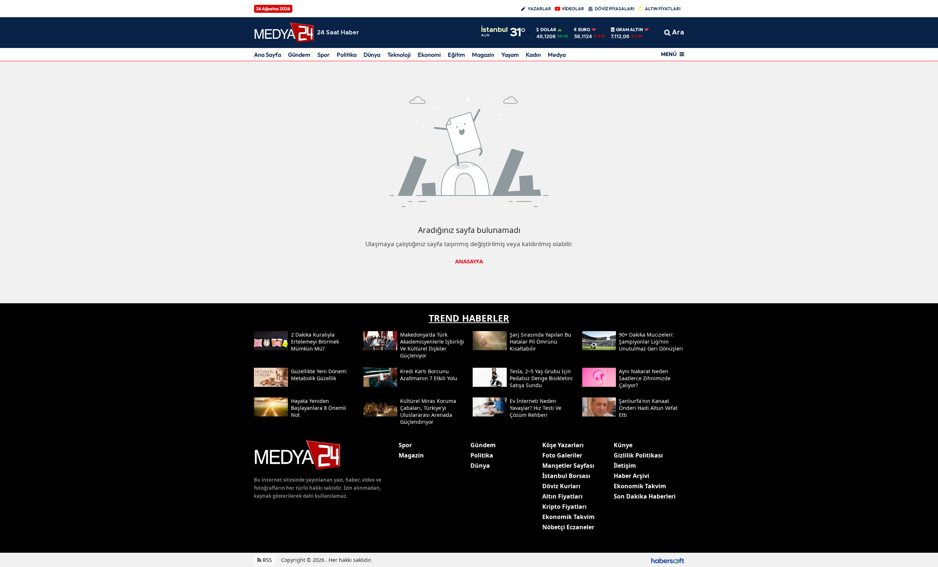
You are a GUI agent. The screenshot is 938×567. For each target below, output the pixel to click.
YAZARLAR (539, 8)
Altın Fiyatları (562, 496)
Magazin (483, 54)
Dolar (548, 29)
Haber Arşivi (631, 476)
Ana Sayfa (267, 54)
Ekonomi (429, 54)
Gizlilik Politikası (638, 455)
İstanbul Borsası (566, 476)
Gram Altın (629, 29)
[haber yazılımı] (667, 560)
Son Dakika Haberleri (645, 496)
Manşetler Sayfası (568, 466)
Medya (557, 54)
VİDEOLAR (573, 8)
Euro (584, 29)
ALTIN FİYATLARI (662, 8)
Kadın (533, 54)
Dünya (371, 54)
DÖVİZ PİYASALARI (614, 8)
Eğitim (456, 54)
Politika (347, 54)
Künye (623, 445)
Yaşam (510, 54)
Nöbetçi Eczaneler (568, 527)
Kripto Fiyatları (564, 507)
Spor (323, 54)
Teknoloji (399, 54)
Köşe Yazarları (563, 445)
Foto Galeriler (562, 455)
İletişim (625, 466)
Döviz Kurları (561, 486)
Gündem (299, 54)
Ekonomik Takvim (568, 517)
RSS (266, 559)
